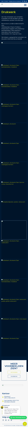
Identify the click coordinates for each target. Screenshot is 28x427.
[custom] (26, 1)
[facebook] (22, 1)
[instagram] (24, 1)
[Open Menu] (25, 5)
